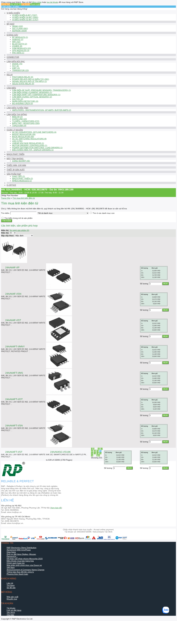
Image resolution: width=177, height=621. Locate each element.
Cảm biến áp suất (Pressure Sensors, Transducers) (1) (41, 90)
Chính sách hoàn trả (15, 563)
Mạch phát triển (15, 154)
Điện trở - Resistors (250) (26, 123)
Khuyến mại (12, 599)
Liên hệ (10, 583)
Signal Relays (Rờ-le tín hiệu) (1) (29, 81)
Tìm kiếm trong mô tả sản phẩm (18, 218)
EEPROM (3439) (19, 31)
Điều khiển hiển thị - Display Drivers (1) (33, 150)
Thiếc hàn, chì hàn (16, 165)
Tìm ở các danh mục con (103, 213)
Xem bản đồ (56, 508)
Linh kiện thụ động (17, 114)
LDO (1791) (17, 141)
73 (95, 453)
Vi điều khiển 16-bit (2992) (25, 17)
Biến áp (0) (17, 117)
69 (95, 451)
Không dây (12, 35)
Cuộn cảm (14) (19, 119)
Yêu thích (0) (15, 4)
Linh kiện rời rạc (16, 61)
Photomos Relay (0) (22, 77)
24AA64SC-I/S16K (60, 452)
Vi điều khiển (13, 13)
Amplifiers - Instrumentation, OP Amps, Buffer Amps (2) (41, 110)
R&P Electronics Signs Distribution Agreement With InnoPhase (21, 549)
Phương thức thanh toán (17, 574)
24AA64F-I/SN (13, 293)
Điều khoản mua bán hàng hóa (20, 561)
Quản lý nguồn (15, 130)
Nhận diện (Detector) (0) (25, 101)
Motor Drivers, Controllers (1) (29, 145)
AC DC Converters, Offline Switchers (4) (34, 132)
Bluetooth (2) (19, 44)
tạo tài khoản (52, 2)
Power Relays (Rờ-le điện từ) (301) (30, 79)
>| (99, 455)
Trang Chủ (5, 198)
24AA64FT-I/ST (13, 452)
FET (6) (15, 66)
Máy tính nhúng (15, 159)
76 (92, 455)
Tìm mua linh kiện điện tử (24, 198)
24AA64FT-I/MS (14, 372)
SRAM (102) (17, 26)
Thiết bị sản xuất (16, 170)
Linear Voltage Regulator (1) (28, 143)
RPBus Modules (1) (22, 181)
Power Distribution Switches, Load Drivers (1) (37, 147)
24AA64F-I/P (12, 267)
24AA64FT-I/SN (14, 425)
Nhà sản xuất (12, 597)
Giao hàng (11, 552)
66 (99, 449)
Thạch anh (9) (19, 125)
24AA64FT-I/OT (14, 399)
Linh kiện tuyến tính (17, 108)
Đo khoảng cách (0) (22, 103)
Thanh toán (35, 4)
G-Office (11, 185)
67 (101, 449)
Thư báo (10, 615)
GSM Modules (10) (21, 48)
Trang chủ (5, 4)
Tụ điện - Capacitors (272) (25, 121)
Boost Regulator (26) (24, 134)
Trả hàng (11, 585)
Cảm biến (11, 88)
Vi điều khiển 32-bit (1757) (25, 19)
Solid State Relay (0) (23, 83)
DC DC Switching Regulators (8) (29, 139)
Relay (10, 75)
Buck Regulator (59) (23, 136)
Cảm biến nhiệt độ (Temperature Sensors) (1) (36, 95)
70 (98, 451)
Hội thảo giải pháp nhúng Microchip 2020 (25, 559)
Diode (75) (17, 64)
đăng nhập (36, 2)
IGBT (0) (16, 68)
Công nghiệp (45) (21, 161)
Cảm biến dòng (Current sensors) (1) (32, 92)
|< (92, 449)
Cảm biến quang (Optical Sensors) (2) (32, 97)
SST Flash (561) (20, 28)
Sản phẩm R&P (14, 174)
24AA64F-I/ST (13, 320)
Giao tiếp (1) (18, 176)
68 (92, 451)
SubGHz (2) (17, 39)
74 (98, 453)
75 (100, 453)
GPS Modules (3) (20, 50)
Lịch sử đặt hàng (14, 610)
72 (92, 453)
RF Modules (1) (20, 37)
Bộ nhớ (10, 24)
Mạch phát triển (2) (22, 178)
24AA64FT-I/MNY (15, 346)
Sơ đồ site (11, 588)
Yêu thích (11, 612)
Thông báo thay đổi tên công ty (20, 572)
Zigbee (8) (17, 46)
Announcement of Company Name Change (25, 570)
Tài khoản (25, 4)
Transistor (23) (20, 70)
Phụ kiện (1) (18, 53)
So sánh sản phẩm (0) (19, 230)
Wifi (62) (16, 42)
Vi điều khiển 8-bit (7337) (24, 15)
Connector (13, 57)
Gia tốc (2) (17, 99)
